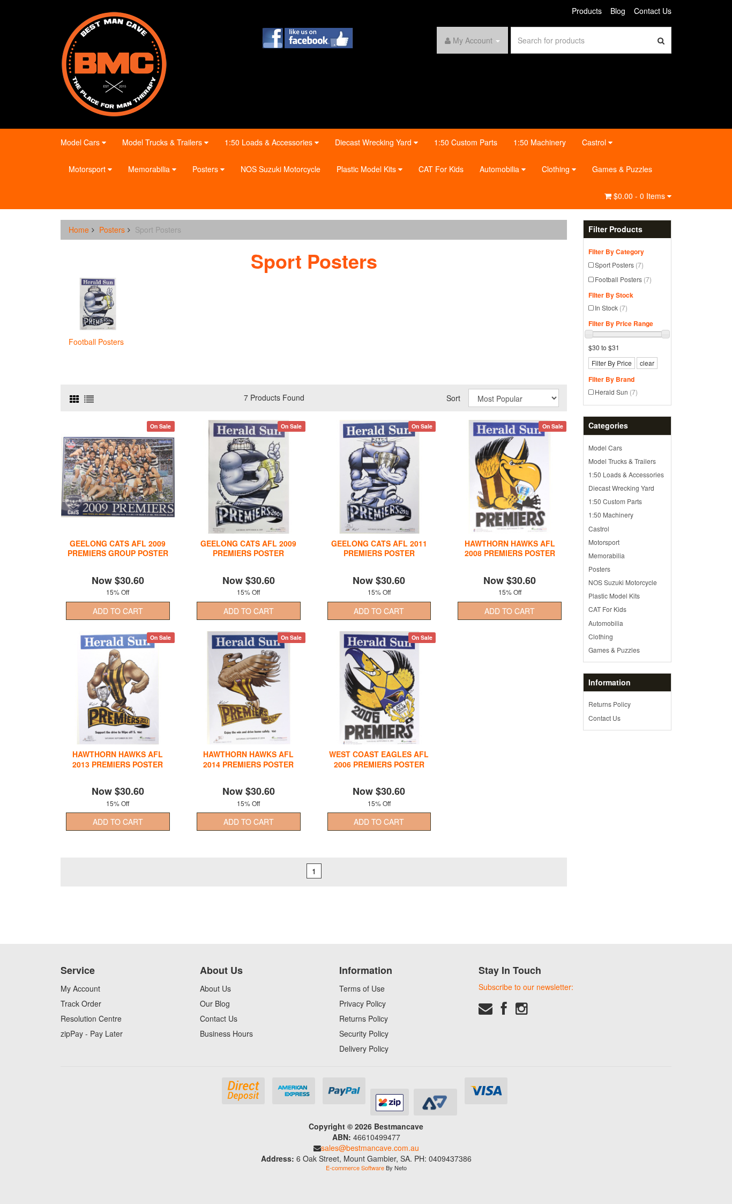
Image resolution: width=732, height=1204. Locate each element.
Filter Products (615, 229)
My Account (80, 988)
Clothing (557, 169)
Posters (206, 169)
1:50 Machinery (539, 142)
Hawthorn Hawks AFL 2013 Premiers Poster (117, 759)
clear (647, 362)
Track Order (81, 1003)
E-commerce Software (355, 1167)
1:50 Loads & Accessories (270, 142)
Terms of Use (362, 988)
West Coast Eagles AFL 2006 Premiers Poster (379, 759)
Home (79, 229)
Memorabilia (150, 169)
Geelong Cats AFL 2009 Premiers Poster (248, 548)
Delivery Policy (364, 1048)
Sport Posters (619, 264)
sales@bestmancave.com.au (370, 1147)
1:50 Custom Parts (465, 142)
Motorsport (88, 169)
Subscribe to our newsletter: (526, 986)
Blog (617, 10)
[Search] (661, 40)
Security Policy (364, 1033)
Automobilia (500, 169)
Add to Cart (118, 610)
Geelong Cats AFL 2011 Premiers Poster (379, 548)
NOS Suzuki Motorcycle (280, 169)
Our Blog (215, 1003)
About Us (215, 988)
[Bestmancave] (114, 63)
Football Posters (623, 279)
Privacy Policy (362, 1003)
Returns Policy (609, 703)
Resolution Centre (91, 1018)
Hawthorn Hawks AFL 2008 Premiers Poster (510, 548)
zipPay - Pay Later (92, 1033)
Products (587, 10)
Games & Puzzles (622, 169)
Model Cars (81, 142)
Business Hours (226, 1033)
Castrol (595, 142)
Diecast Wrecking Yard (374, 142)
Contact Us (652, 10)
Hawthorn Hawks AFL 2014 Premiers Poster (248, 759)
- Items (640, 195)
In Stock (611, 307)
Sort (453, 398)
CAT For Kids (441, 169)
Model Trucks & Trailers (163, 142)
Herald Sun (616, 391)
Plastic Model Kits (367, 169)
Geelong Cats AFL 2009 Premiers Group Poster (118, 548)
